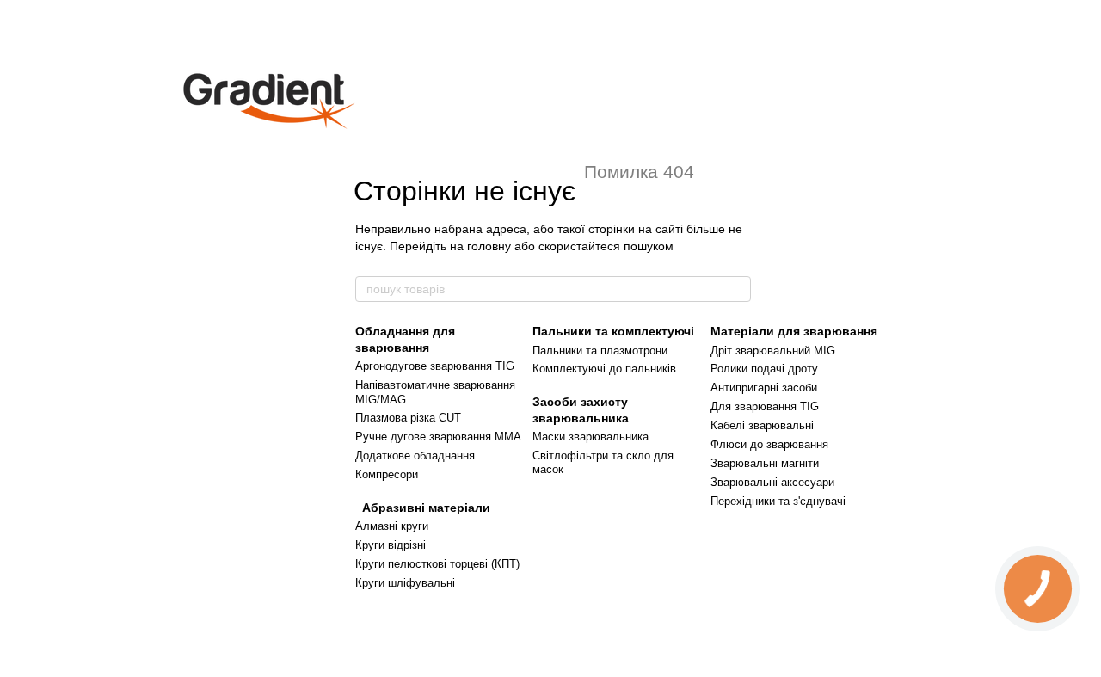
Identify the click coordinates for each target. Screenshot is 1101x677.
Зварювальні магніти (764, 463)
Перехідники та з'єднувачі (778, 501)
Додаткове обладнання (415, 455)
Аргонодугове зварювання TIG (434, 366)
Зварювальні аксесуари (772, 482)
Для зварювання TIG (764, 406)
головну (489, 246)
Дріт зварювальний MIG (772, 350)
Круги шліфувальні (405, 582)
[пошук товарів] (737, 289)
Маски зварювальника (590, 436)
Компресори (386, 474)
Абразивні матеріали (422, 507)
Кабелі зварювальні (762, 425)
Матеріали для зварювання (793, 331)
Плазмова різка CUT (408, 417)
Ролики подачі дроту (764, 368)
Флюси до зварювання (769, 444)
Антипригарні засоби (763, 387)
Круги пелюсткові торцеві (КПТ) (437, 563)
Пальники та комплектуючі (613, 331)
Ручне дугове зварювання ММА (438, 436)
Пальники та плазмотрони (599, 350)
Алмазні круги (391, 526)
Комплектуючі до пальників (604, 368)
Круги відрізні (390, 545)
